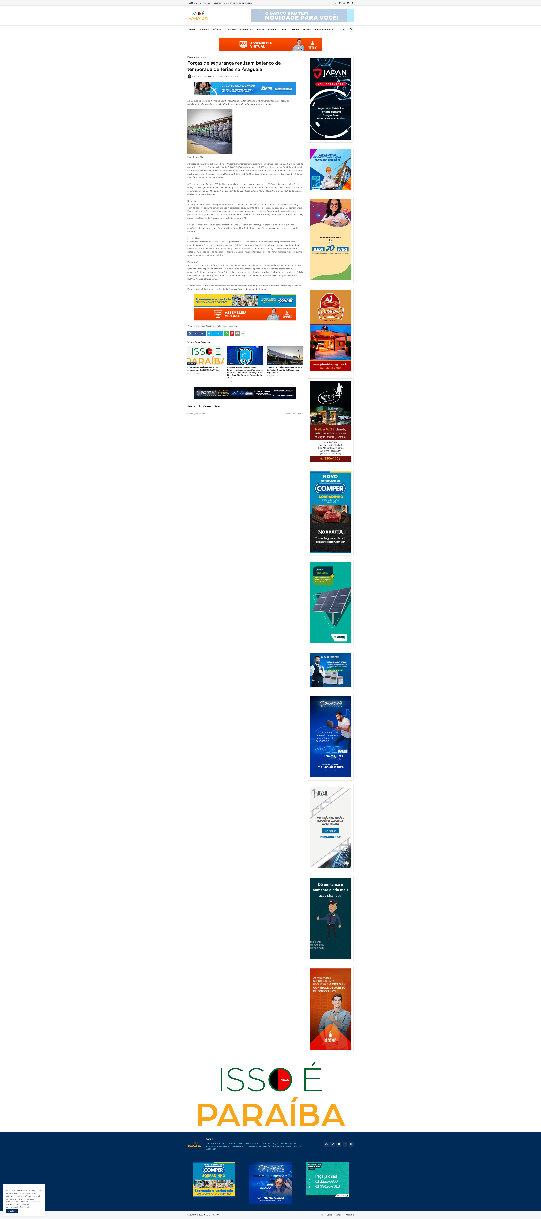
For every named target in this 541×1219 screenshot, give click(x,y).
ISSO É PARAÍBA (211, 1215)
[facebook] (326, 1144)
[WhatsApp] (226, 333)
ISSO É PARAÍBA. (208, 326)
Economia (273, 29)
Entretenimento (323, 29)
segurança (233, 326)
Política (307, 29)
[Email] (237, 333)
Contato (338, 1215)
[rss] (353, 3)
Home (192, 29)
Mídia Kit (350, 1215)
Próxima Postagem (293, 413)
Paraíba (232, 29)
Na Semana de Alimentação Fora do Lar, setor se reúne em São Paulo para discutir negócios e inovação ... (246, 3)
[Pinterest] (232, 333)
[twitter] (348, 3)
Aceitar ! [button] (11, 1211)
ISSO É (203, 29)
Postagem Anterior (197, 413)
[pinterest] (351, 1144)
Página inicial (193, 57)
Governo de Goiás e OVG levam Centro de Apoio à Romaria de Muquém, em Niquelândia (284, 370)
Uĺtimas (217, 29)
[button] (344, 29)
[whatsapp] (335, 3)
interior (204, 57)
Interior (260, 29)
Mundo (295, 29)
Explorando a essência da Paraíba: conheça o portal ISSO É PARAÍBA (203, 368)
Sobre (329, 1215)
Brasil (285, 29)
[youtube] (340, 3)
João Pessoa (246, 29)
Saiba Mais (25, 1207)
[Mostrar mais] (243, 333)
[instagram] (344, 3)
